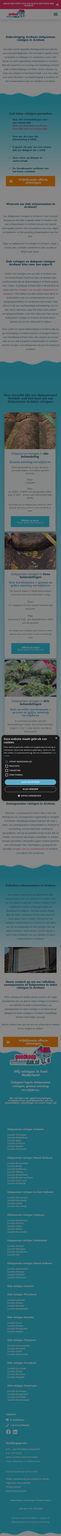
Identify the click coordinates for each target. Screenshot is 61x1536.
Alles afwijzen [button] (30, 789)
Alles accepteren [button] (30, 782)
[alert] (30, 768)
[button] (30, 795)
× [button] (56, 738)
